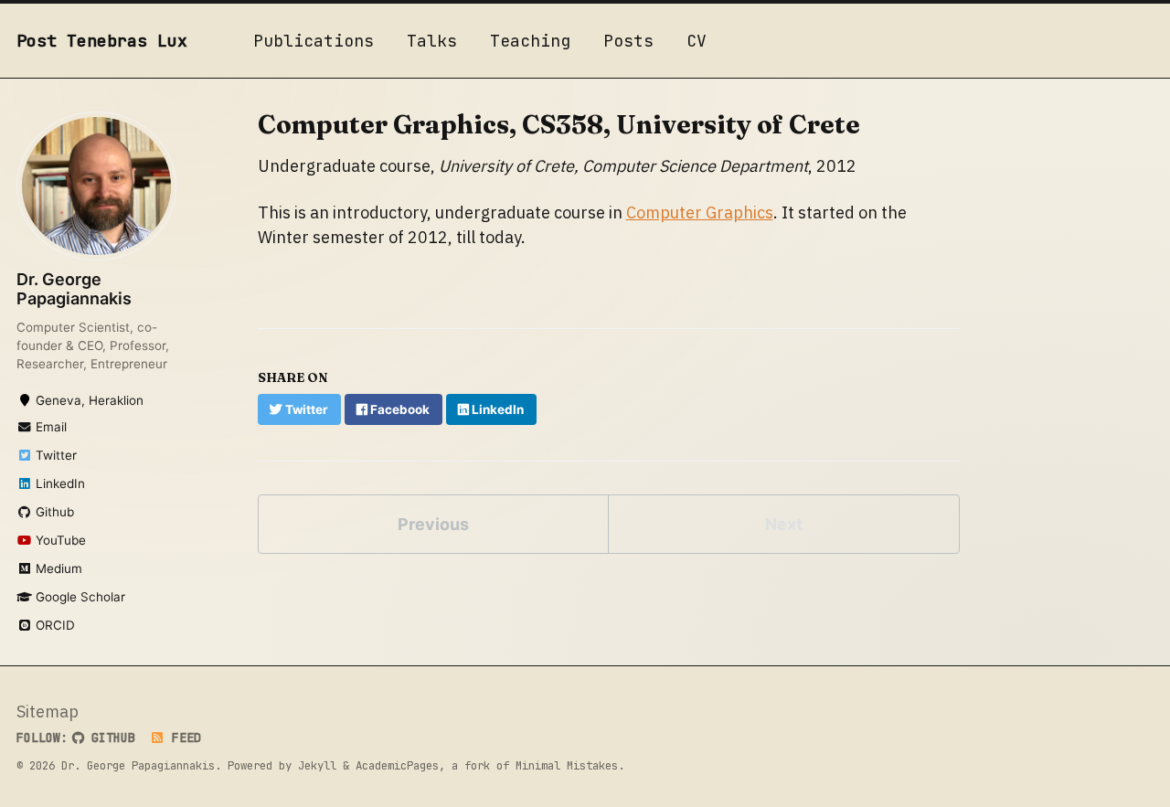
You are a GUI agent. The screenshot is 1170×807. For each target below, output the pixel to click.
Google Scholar (78, 596)
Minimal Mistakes (567, 765)
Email (49, 426)
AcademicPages (397, 765)
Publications (313, 40)
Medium (57, 568)
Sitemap (47, 711)
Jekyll (317, 765)
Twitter (54, 455)
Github (53, 511)
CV (696, 40)
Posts (628, 40)
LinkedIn (58, 483)
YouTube (59, 540)
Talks (432, 40)
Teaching (530, 40)
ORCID (53, 625)
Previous (433, 524)
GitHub (109, 737)
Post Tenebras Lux (101, 40)
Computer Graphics (699, 212)
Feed (183, 737)
